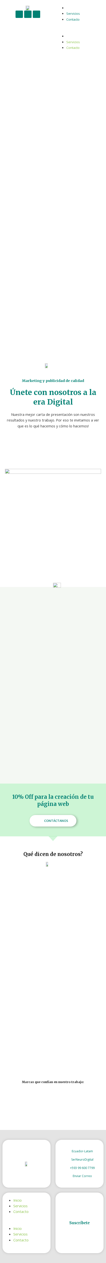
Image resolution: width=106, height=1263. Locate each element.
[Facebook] (19, 14)
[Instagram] (28, 14)
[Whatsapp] (36, 14)
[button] (78, 30)
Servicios (73, 13)
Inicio (70, 8)
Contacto (73, 19)
